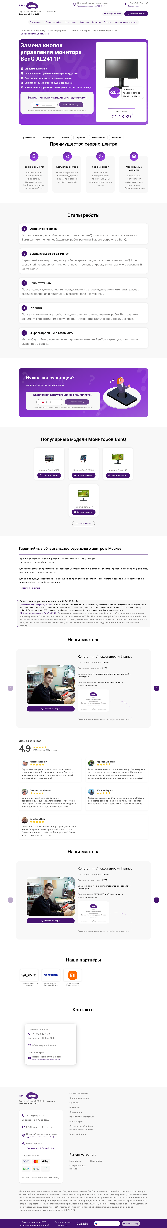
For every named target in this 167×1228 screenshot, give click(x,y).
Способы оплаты (77, 1134)
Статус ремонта (114, 13)
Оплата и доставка (79, 1098)
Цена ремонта (71, 22)
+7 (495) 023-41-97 (138, 3)
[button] (156, 688)
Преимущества (28, 137)
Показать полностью (29, 587)
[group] (29, 977)
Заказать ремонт (50, 475)
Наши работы (98, 137)
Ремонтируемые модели (81, 1116)
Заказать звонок (137, 13)
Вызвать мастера (52, 709)
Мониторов (75, 1161)
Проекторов (96, 1161)
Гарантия (80, 137)
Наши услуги (76, 1121)
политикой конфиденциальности (75, 110)
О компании (35, 22)
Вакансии (84, 22)
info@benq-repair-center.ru (45, 1045)
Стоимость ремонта (79, 1093)
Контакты (96, 22)
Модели (65, 137)
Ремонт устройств (53, 22)
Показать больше (83, 523)
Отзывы (107, 22)
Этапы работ (48, 137)
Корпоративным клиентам (125, 22)
